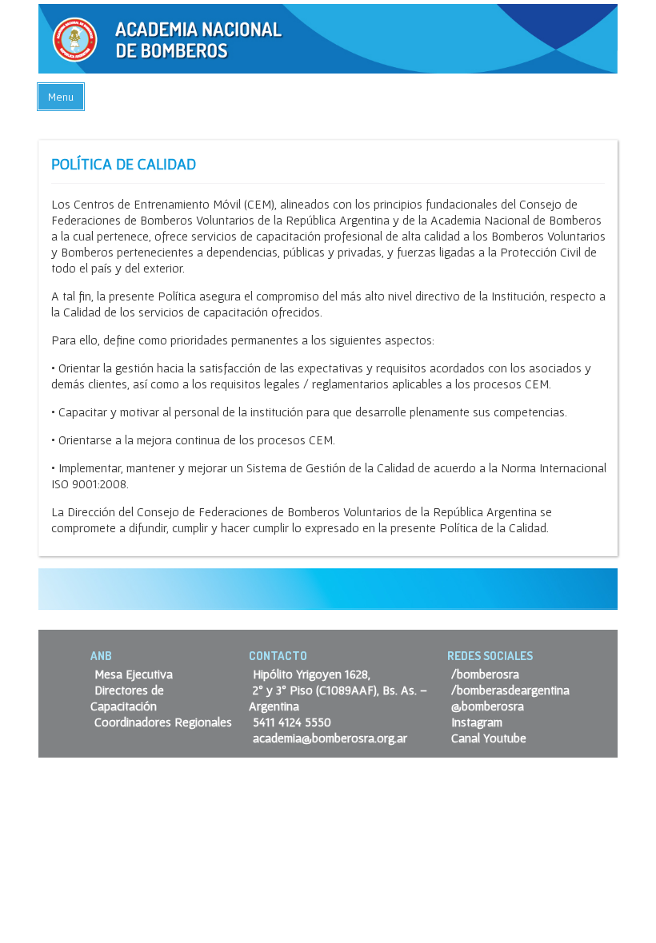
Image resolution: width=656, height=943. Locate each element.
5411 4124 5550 (292, 721)
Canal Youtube (488, 737)
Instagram (476, 721)
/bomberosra (485, 673)
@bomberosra (487, 705)
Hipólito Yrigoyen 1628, (311, 673)
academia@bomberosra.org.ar (330, 737)
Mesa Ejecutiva (133, 673)
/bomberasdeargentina (510, 689)
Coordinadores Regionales (163, 721)
